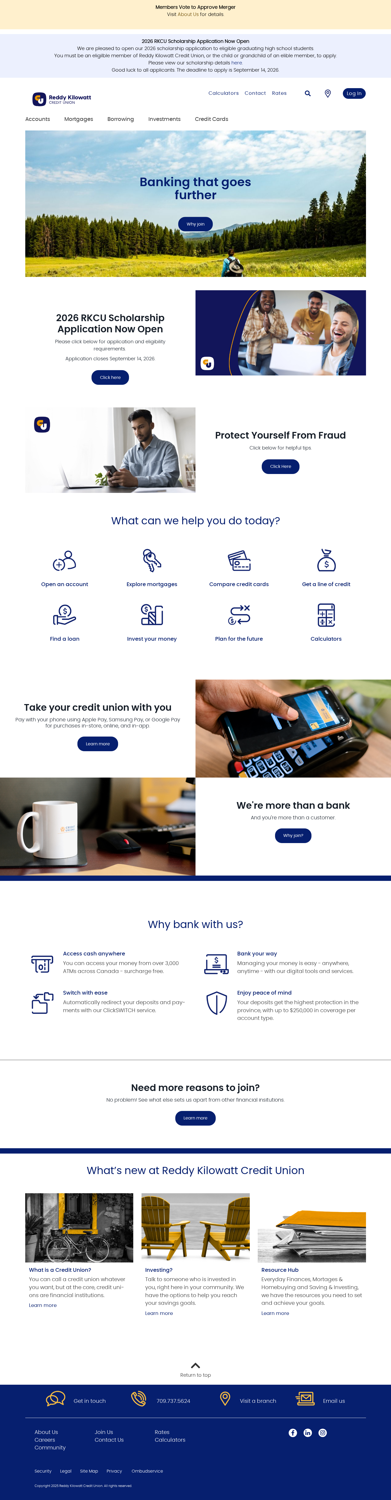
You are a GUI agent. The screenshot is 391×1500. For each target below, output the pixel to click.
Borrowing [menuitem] (120, 119)
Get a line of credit (326, 584)
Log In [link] (354, 93)
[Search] (308, 94)
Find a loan (65, 639)
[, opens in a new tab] (79, 1227)
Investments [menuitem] (164, 119)
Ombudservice (147, 1471)
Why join (196, 224)
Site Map (89, 1471)
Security (43, 1471)
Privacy (114, 1471)
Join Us (104, 1432)
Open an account (64, 584)
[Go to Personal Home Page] (88, 99)
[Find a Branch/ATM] (328, 93)
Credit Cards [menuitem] (211, 119)
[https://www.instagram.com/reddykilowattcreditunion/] (322, 1432)
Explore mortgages (152, 584)
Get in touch (90, 1401)
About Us (188, 14)
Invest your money (152, 639)
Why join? (293, 835)
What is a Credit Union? (60, 1270)
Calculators (224, 93)
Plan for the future (239, 639)
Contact (255, 93)
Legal (66, 1471)
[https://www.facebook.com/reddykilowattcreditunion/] (293, 1432)
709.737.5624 (173, 1401)
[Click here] (281, 332)
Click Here (280, 466)
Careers (45, 1440)
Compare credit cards (239, 584)
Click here (105, 377)
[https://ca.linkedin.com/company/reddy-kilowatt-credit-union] (307, 1432)
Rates (279, 93)
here (236, 63)
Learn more (98, 744)
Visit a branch (258, 1401)
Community (50, 1447)
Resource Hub (280, 1270)
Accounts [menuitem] (37, 119)
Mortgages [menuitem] (78, 119)
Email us (334, 1401)
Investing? (159, 1270)
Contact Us (109, 1440)
